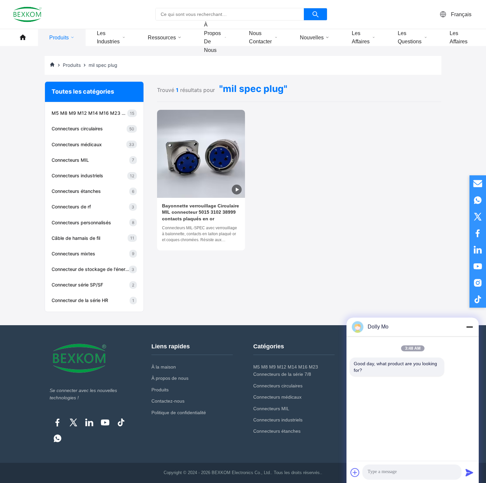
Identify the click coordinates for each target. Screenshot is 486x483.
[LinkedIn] (89, 422)
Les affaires (361, 37)
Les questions (410, 37)
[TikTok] (121, 422)
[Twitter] (73, 422)
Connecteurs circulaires (278, 385)
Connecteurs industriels (278, 419)
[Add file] (355, 472)
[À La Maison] (52, 65)
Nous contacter (260, 37)
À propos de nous (212, 37)
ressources (162, 37)
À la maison (163, 367)
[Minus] (469, 327)
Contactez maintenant (201, 240)
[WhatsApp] (57, 438)
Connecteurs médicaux (277, 397)
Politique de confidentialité (178, 412)
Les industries (108, 37)
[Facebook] (57, 422)
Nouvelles (312, 37)
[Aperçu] (23, 37)
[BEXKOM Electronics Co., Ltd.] (27, 14)
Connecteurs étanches (277, 431)
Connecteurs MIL (271, 408)
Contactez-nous (167, 401)
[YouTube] (105, 422)
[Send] (469, 472)
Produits (59, 37)
